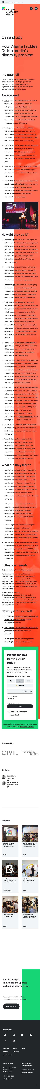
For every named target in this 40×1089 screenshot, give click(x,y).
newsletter (16, 1051)
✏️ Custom (20, 685)
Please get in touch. (27, 726)
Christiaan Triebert (26, 416)
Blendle (7, 173)
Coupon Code (12, 696)
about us (6, 1048)
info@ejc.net (7, 1079)
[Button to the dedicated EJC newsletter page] (14, 1041)
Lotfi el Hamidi (31, 404)
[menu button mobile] (36, 8)
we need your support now (14, 2)
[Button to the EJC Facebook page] (5, 1041)
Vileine (6, 100)
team (15, 1048)
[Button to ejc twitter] (5, 1035)
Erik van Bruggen (10, 285)
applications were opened (26, 342)
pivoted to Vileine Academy (17, 184)
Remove (11, 699)
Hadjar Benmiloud (20, 107)
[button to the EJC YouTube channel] (22, 1035)
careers (5, 1051)
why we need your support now (19, 676)
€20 (28, 681)
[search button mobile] (31, 8)
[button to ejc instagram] (14, 1035)
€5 (11, 681)
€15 (20, 681)
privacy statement (28, 1070)
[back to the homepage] (3, 8)
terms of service (27, 1072)
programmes (7, 1055)
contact (23, 1048)
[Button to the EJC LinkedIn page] (30, 1035)
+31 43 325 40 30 (8, 1076)
